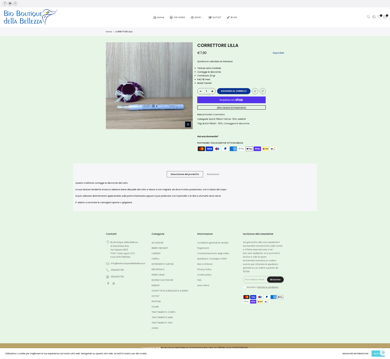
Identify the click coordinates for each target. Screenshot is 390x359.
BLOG (234, 17)
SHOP (198, 17)
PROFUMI (156, 301)
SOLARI (155, 306)
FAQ (199, 280)
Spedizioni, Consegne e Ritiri (212, 258)
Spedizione (203, 61)
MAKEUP (242, 119)
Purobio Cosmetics (215, 114)
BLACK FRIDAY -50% (212, 123)
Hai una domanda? (207, 136)
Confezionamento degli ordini (213, 253)
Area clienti (203, 285)
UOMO (155, 328)
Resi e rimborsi (205, 264)
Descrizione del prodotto (185, 174)
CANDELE (156, 253)
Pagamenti (203, 248)
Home (160, 17)
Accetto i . (263, 287)
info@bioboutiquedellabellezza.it (128, 263)
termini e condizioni (268, 287)
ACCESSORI (157, 242)
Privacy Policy (204, 269)
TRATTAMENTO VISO (162, 322)
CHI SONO (179, 17)
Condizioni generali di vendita (213, 242)
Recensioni (213, 174)
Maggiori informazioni (355, 353)
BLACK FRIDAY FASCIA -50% (223, 119)
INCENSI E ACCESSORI (162, 280)
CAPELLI (155, 258)
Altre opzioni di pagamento (231, 107)
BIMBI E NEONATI (160, 248)
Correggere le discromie (236, 123)
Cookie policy (204, 274)
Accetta (378, 353)
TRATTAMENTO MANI (162, 317)
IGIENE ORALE (158, 274)
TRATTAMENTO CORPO (164, 312)
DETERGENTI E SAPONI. (163, 264)
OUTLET (217, 17)
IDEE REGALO (158, 269)
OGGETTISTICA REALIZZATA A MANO (170, 290)
